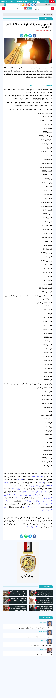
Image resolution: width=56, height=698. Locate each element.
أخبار (44, 14)
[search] (3, 8)
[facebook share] (34, 35)
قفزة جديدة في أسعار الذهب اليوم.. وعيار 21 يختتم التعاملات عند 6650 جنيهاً (21, 1)
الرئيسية (49, 14)
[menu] (52, 8)
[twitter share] (30, 35)
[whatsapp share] (26, 35)
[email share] (21, 35)
